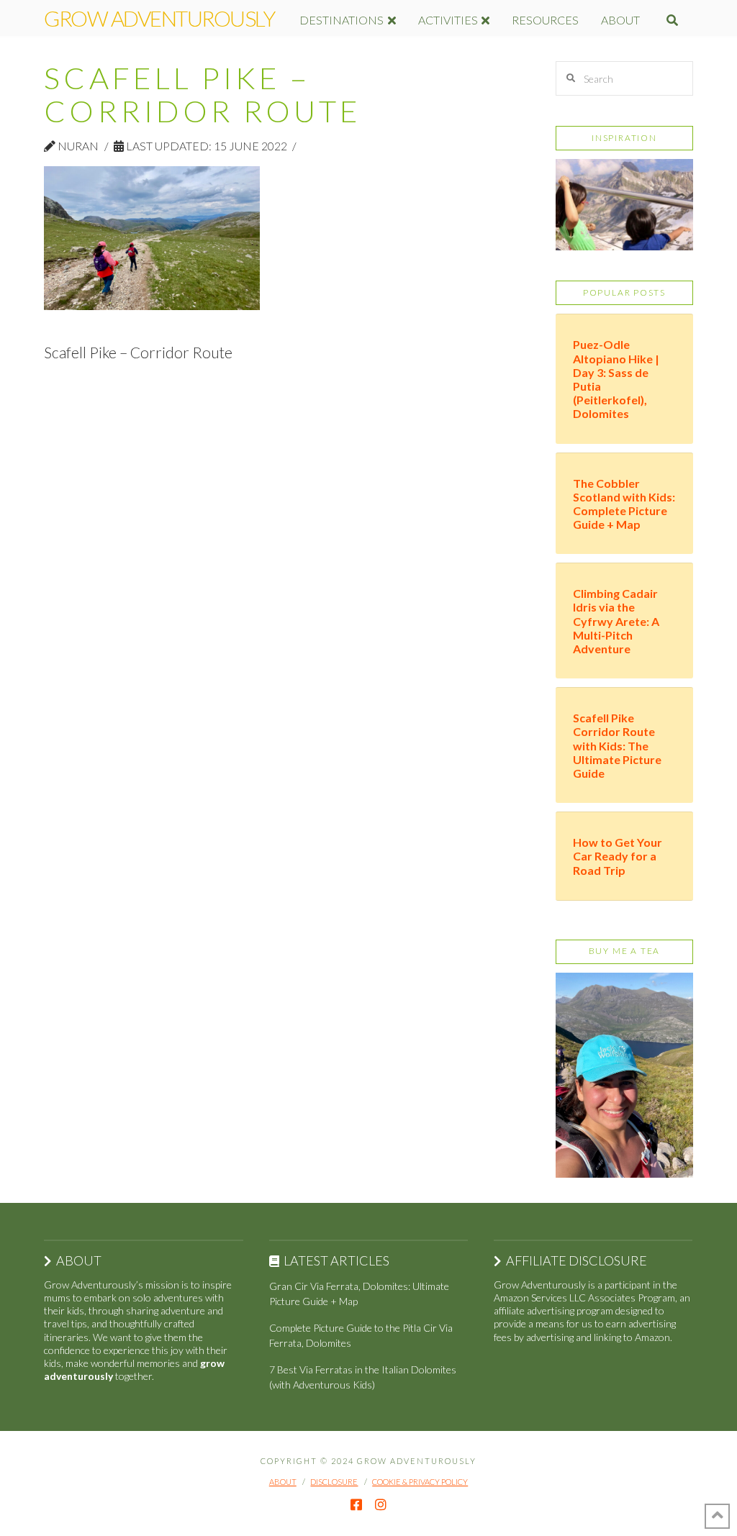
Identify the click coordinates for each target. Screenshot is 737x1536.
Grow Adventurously (159, 18)
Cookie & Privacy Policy (420, 1481)
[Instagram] (380, 1504)
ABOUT (283, 1481)
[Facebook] (356, 1504)
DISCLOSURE (334, 1481)
